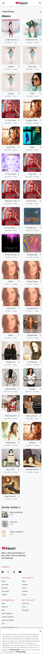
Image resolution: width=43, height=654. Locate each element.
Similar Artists (10, 507)
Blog (3, 610)
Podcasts (5, 588)
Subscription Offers (8, 620)
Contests (25, 591)
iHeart (3, 581)
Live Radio (5, 584)
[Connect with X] (8, 572)
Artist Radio (5, 591)
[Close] (40, 631)
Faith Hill (13, 522)
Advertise (5, 607)
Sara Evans (8, 11)
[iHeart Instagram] (14, 572)
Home (24, 607)
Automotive (25, 603)
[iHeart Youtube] (20, 572)
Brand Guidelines (7, 613)
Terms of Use (14, 650)
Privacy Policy (21, 652)
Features (25, 584)
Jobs (3, 623)
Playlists (4, 594)
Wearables (25, 610)
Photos (24, 594)
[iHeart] (21, 3)
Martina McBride (16, 512)
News (24, 581)
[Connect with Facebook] (3, 572)
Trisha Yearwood (16, 531)
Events (24, 588)
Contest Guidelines (8, 617)
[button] (19, 39)
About (3, 603)
